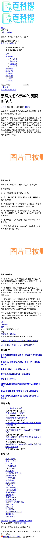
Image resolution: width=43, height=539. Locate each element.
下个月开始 (12, 488)
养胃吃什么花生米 (8, 379)
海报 (3, 322)
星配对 (10, 495)
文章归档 (20, 521)
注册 (3, 87)
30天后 (10, 480)
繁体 (3, 28)
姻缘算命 (11, 497)
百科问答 (9, 81)
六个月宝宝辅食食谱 (14, 408)
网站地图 (22, 523)
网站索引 (12, 521)
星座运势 (9, 71)
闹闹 (9, 504)
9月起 (9, 485)
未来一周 (10, 483)
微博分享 (4, 327)
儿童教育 (9, 73)
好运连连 (11, 476)
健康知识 (13, 64)
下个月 (10, 471)
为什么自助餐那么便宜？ (16, 413)
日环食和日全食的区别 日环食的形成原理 (17, 345)
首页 (7, 54)
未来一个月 (12, 461)
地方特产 (9, 78)
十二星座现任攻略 (15, 502)
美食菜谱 (9, 69)
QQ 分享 (4, 324)
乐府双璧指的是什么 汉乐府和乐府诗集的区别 (19, 341)
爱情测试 (11, 500)
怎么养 (10, 516)
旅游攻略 (13, 61)
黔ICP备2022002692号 (12, 537)
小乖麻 (10, 514)
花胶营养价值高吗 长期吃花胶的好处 (16, 374)
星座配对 (11, 492)
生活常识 (13, 59)
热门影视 (9, 76)
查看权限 (13, 43)
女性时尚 (13, 66)
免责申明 (4, 521)
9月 (9, 464)
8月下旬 (10, 468)
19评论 (28, 107)
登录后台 (4, 43)
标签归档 (28, 521)
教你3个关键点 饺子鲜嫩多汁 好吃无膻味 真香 (19, 391)
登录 (6, 87)
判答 (9, 507)
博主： (6, 32)
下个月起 (11, 466)
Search (26, 85)
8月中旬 (10, 478)
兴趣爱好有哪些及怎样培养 (17, 418)
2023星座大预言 (14, 473)
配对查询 (11, 490)
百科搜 (3, 107)
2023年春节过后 (14, 512)
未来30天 (11, 459)
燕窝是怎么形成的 (8, 334)
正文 (14, 90)
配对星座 (11, 509)
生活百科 (9, 57)
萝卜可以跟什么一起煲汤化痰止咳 (14, 369)
